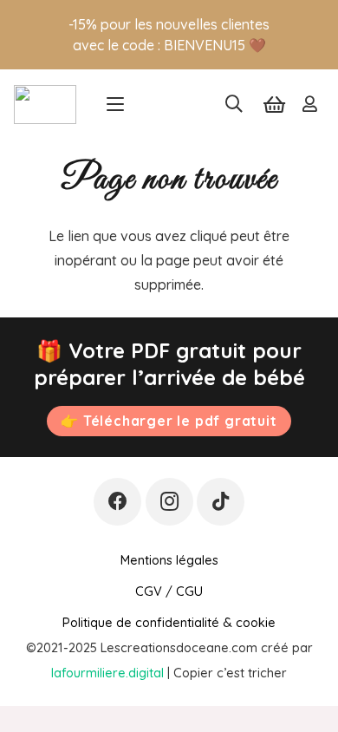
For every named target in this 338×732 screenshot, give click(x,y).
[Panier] (274, 104)
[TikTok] (220, 502)
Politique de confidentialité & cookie (169, 622)
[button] (115, 104)
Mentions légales (169, 560)
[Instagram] (169, 502)
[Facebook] (117, 502)
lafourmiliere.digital (107, 672)
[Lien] (309, 104)
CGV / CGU (169, 591)
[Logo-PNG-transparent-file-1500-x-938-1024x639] (45, 104)
